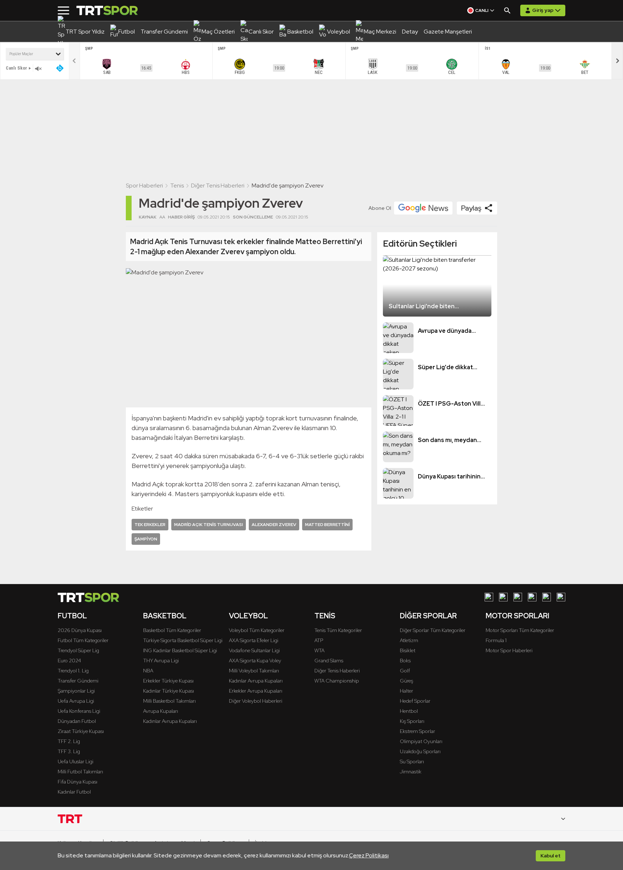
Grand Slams (328, 660)
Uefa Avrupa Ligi (76, 701)
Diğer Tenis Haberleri (217, 185)
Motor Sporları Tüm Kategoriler (520, 630)
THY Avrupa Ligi (161, 660)
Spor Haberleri (144, 185)
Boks (405, 660)
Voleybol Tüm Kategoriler (256, 630)
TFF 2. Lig (69, 741)
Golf (405, 670)
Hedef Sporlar (415, 701)
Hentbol (409, 711)
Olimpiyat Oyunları (421, 741)
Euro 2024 (69, 660)
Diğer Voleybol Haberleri (255, 701)
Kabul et (550, 855)
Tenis (177, 185)
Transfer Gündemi (78, 680)
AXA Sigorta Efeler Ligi (253, 640)
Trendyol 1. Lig (73, 670)
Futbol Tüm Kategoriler (83, 640)
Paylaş (471, 208)
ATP (318, 640)
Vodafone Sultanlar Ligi (254, 650)
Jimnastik (410, 771)
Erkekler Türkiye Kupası (168, 680)
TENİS (324, 616)
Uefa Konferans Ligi (79, 711)
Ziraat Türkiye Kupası (81, 731)
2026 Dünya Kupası (80, 630)
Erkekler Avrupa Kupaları (255, 691)
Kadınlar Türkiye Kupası (168, 691)
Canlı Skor (16, 68)
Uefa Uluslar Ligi (75, 761)
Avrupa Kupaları (160, 711)
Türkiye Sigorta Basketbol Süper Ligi (182, 640)
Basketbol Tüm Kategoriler (172, 630)
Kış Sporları (412, 721)
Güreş (406, 680)
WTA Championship (336, 680)
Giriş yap (542, 10)
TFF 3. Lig (69, 751)
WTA (319, 650)
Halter (406, 691)
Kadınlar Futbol (74, 792)
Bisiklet (407, 650)
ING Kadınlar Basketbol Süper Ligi (180, 650)
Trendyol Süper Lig (78, 650)
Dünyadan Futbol (77, 721)
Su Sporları (412, 761)
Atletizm (409, 640)
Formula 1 (496, 640)
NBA (148, 670)
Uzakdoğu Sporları (420, 751)
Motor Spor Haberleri (509, 650)
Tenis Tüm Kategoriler (338, 630)
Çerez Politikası (369, 855)
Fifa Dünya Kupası (77, 781)
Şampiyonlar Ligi (76, 691)
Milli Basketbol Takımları (169, 701)
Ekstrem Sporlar (417, 731)
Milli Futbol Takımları (80, 771)
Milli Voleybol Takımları (254, 670)
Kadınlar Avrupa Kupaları (170, 721)
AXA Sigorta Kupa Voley (255, 660)
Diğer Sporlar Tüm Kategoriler (432, 630)
